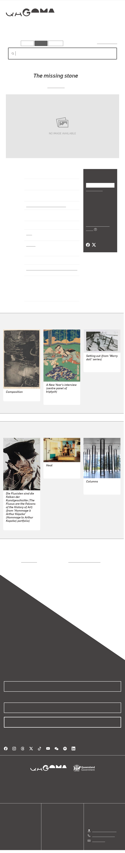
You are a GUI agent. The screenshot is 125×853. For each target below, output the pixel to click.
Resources (55, 43)
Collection (30, 22)
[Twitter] (94, 241)
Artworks (14, 36)
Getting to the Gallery (104, 822)
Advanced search (107, 42)
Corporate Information (93, 846)
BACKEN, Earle (14, 392)
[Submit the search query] (10, 53)
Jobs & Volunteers (35, 846)
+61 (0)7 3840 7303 (103, 827)
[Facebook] (88, 241)
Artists (30, 36)
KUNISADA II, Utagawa (59, 392)
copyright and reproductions (71, 557)
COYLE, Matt (93, 363)
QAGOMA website (14, 813)
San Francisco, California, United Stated (50, 269)
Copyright (70, 846)
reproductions (16, 557)
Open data (9, 810)
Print (29, 233)
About (7, 825)
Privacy (55, 846)
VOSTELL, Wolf (14, 521)
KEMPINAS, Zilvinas (97, 482)
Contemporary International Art (45, 205)
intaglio (30, 245)
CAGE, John (56, 86)
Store (7, 817)
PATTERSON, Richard (58, 465)
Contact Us (98, 832)
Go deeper (47, 36)
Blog (6, 821)
